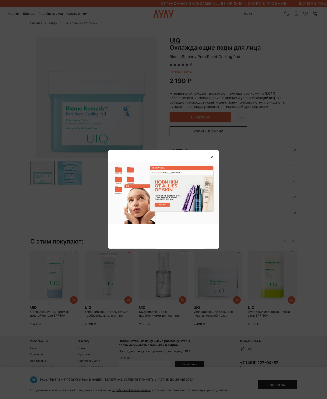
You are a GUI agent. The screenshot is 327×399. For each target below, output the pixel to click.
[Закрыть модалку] (212, 157)
